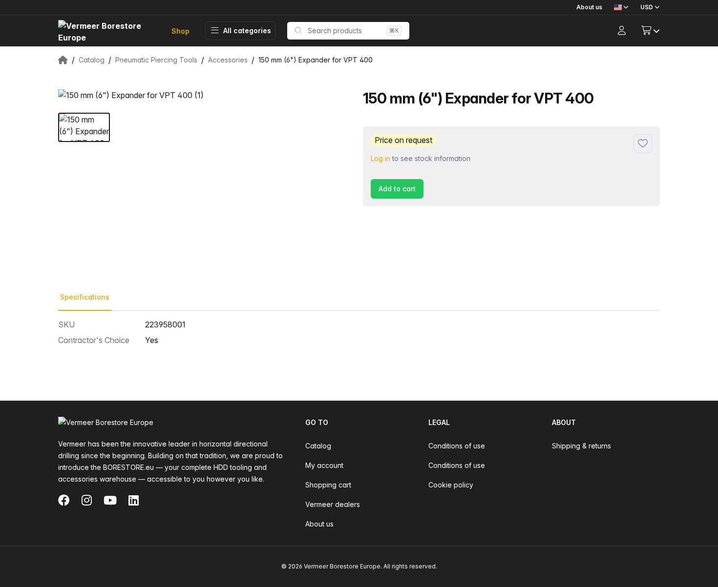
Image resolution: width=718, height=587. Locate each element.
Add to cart (397, 188)
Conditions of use (456, 446)
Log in (380, 158)
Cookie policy (450, 485)
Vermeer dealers (332, 504)
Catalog (318, 446)
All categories (247, 30)
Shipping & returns (581, 446)
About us (589, 7)
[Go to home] (107, 31)
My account (324, 465)
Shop (180, 31)
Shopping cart (328, 485)
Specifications (84, 297)
